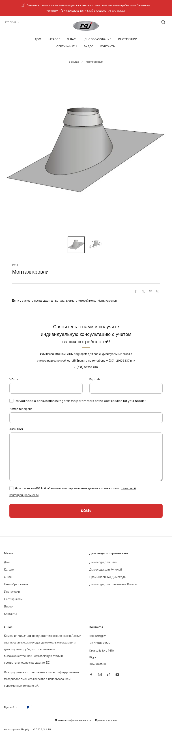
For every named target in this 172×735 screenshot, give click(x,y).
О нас (71, 39)
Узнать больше (116, 11)
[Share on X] (143, 291)
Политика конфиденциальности (73, 720)
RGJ (15, 265)
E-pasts (95, 379)
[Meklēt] (163, 22)
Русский (10, 22)
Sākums (74, 62)
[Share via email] (158, 291)
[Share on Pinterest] (150, 291)
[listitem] (86, 8)
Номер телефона (20, 409)
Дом (38, 39)
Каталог (54, 39)
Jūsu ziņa (16, 429)
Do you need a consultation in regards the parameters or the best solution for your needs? (80, 401)
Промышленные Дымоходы (107, 577)
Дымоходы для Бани (103, 562)
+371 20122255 (99, 643)
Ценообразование (97, 39)
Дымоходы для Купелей (105, 569)
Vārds (13, 379)
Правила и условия (106, 720)
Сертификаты (66, 46)
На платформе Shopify (16, 729)
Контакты (108, 46)
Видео (89, 46)
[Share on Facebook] (136, 291)
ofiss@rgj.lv (97, 636)
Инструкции (127, 39)
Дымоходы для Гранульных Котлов (113, 584)
